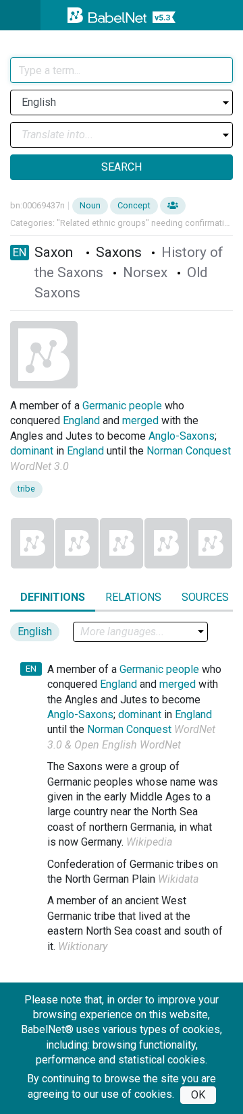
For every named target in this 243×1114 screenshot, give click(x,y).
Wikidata (178, 879)
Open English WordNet (127, 744)
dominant (31, 450)
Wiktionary (82, 946)
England (81, 420)
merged (140, 420)
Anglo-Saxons (181, 436)
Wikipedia (149, 842)
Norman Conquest (188, 450)
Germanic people (122, 405)
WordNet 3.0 (39, 466)
